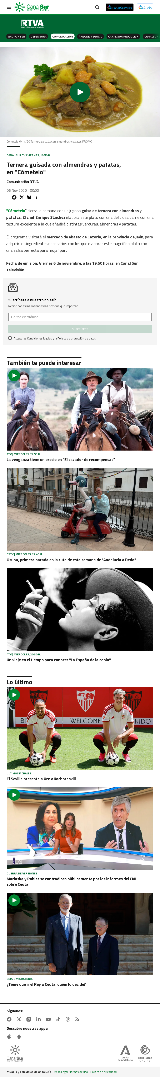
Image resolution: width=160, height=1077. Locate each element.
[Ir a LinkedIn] (39, 1019)
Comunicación (62, 36)
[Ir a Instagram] (29, 1019)
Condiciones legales (39, 338)
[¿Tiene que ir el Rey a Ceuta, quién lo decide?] (80, 934)
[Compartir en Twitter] (21, 197)
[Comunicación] (33, 24)
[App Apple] (10, 1036)
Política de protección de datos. (77, 338)
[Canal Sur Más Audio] (145, 7)
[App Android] (19, 1036)
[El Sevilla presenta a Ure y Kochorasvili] (80, 728)
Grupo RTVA (16, 36)
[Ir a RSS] (78, 1019)
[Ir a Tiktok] (59, 1019)
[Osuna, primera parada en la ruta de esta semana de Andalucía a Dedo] (80, 509)
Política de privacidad (103, 1071)
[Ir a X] (19, 1019)
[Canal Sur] (32, 7)
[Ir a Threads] (68, 1019)
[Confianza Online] (145, 1053)
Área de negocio (90, 36)
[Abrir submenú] (138, 36)
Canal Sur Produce (122, 36)
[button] (80, 92)
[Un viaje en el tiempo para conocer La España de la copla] (80, 609)
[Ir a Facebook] (10, 1019)
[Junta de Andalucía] (125, 1053)
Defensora (38, 36)
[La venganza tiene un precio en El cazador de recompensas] (80, 409)
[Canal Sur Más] (120, 7)
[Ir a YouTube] (49, 1019)
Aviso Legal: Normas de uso (71, 1071)
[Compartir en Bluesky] (29, 197)
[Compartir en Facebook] (14, 197)
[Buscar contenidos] (97, 8)
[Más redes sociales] (36, 197)
